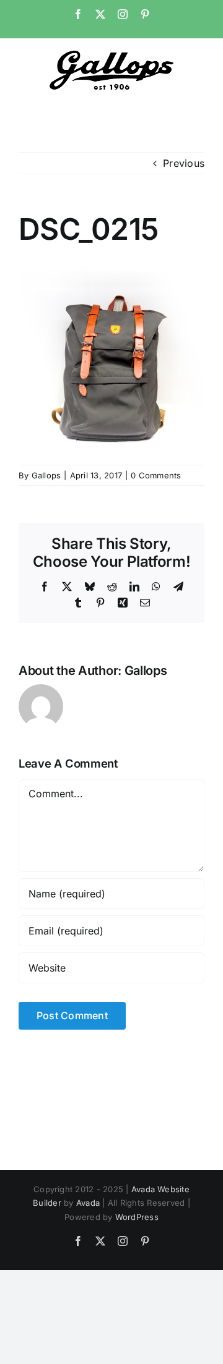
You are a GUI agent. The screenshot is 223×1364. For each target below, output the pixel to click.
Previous (183, 163)
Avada (88, 1203)
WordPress (137, 1217)
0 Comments (156, 475)
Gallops (46, 475)
